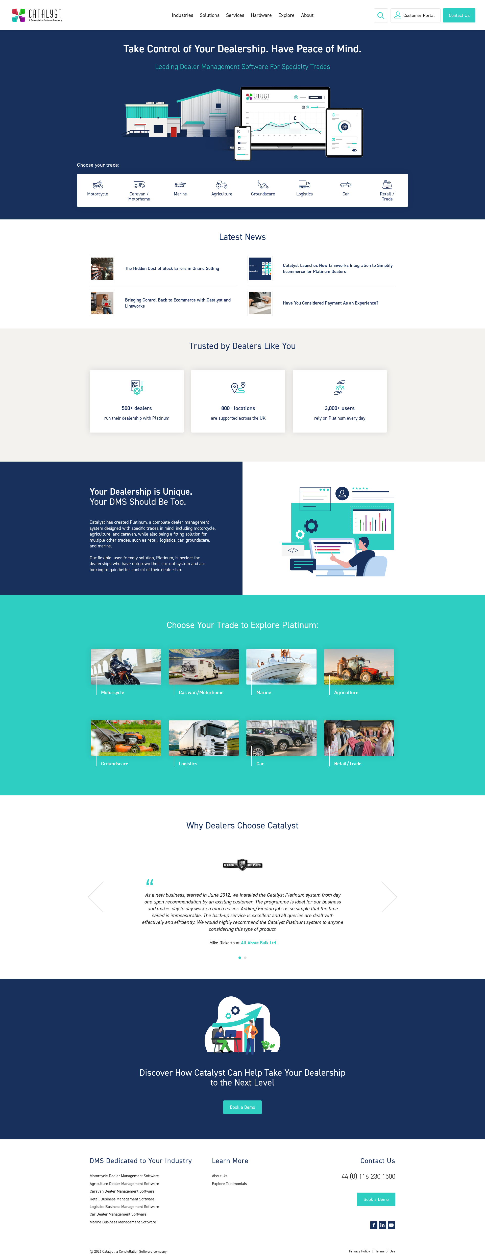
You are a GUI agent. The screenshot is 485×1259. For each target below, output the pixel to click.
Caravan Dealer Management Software (122, 1191)
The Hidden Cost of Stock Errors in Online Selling (172, 268)
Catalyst (108, 1251)
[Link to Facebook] (373, 1225)
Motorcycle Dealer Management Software (124, 1175)
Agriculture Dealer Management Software (124, 1183)
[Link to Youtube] (391, 1225)
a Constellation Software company (141, 1251)
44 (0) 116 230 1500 (368, 1176)
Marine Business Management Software (123, 1222)
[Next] (383, 896)
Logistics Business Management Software (124, 1206)
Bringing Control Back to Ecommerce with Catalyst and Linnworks (178, 303)
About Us (219, 1175)
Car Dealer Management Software (118, 1214)
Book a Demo (242, 1107)
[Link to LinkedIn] (382, 1225)
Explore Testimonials (229, 1183)
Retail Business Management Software (122, 1199)
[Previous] (102, 896)
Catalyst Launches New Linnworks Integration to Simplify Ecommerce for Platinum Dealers (338, 268)
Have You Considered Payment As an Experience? (330, 303)
